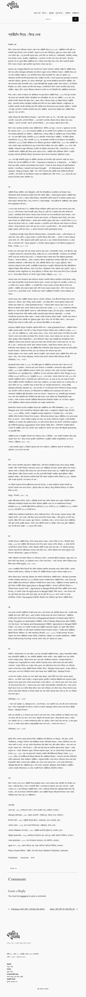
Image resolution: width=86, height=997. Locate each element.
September (24, 858)
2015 (32, 858)
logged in (24, 896)
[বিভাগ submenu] (46, 13)
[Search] (75, 19)
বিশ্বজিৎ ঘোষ (13, 868)
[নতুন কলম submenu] (62, 13)
